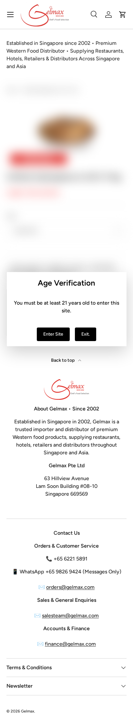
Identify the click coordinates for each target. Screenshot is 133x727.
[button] (123, 14)
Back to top (63, 360)
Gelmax (27, 711)
